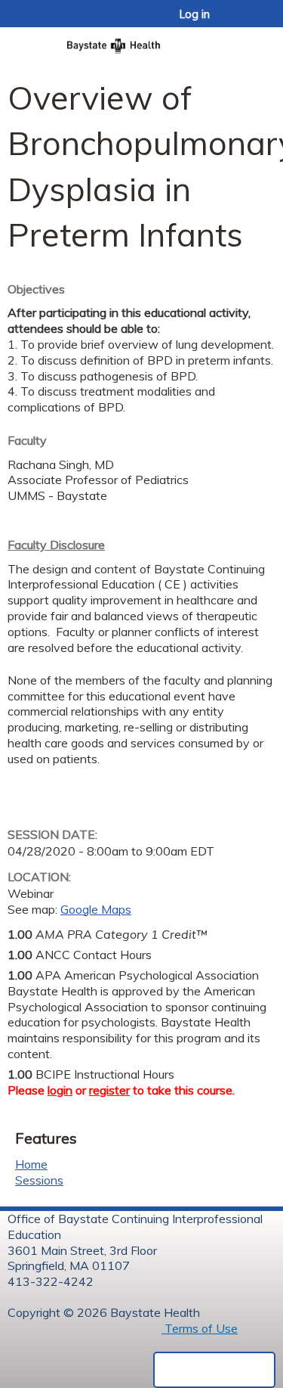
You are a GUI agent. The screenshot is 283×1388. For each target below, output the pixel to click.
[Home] (141, 41)
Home (31, 1164)
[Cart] (238, 22)
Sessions (39, 1180)
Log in (195, 14)
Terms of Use (199, 1328)
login (60, 1090)
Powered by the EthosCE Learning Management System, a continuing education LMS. (214, 1370)
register (109, 1090)
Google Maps (95, 909)
